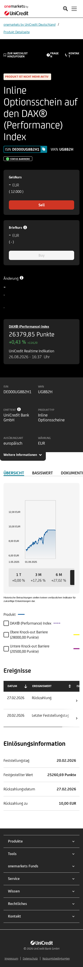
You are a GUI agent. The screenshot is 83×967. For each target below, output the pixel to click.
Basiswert (42, 472)
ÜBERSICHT (14, 472)
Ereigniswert (42, 686)
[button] (18, 577)
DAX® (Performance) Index (29, 326)
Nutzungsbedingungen (56, 958)
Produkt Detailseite (17, 32)
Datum (12, 686)
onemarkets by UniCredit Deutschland (30, 24)
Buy (41, 255)
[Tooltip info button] (19, 409)
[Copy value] (43, 149)
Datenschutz (30, 958)
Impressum (11, 958)
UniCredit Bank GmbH (46, 948)
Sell (42, 205)
